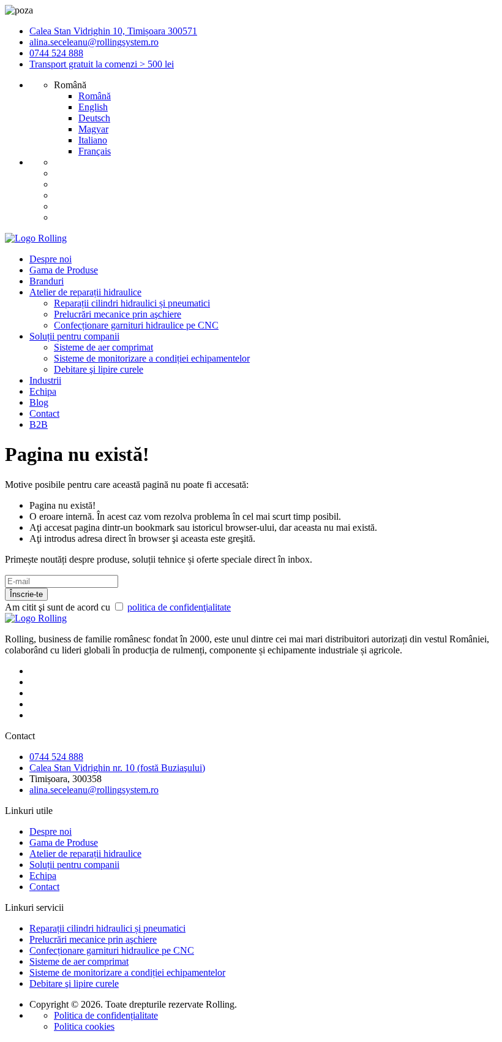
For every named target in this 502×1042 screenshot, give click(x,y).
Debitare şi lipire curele (98, 369)
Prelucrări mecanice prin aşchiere (117, 314)
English (93, 107)
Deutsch (94, 118)
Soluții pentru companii (74, 336)
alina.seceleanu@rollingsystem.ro (94, 42)
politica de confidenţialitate (179, 607)
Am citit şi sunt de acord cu (118, 607)
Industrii (45, 380)
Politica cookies (84, 1026)
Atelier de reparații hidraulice (85, 292)
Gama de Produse (63, 270)
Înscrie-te (26, 594)
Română (94, 96)
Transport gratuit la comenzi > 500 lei (101, 64)
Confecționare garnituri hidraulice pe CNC (136, 325)
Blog (38, 402)
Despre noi (50, 259)
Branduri (46, 281)
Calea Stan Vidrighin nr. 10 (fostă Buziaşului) (117, 767)
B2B (38, 424)
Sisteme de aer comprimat (103, 347)
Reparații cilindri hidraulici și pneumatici (132, 303)
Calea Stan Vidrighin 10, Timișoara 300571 (113, 31)
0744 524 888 (56, 53)
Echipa (42, 391)
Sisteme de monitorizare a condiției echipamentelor (152, 358)
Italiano (92, 140)
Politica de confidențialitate (106, 1015)
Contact (44, 413)
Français (94, 151)
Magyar (93, 129)
